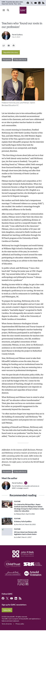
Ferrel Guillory (17, 34)
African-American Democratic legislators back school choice (25, 533)
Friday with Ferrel (20, 59)
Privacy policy (20, 624)
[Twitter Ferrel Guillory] (25, 482)
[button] (9, 45)
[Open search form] (8, 10)
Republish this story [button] (10, 52)
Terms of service (7, 624)
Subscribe (7, 610)
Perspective (7, 59)
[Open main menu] (4, 10)
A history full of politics (23, 521)
